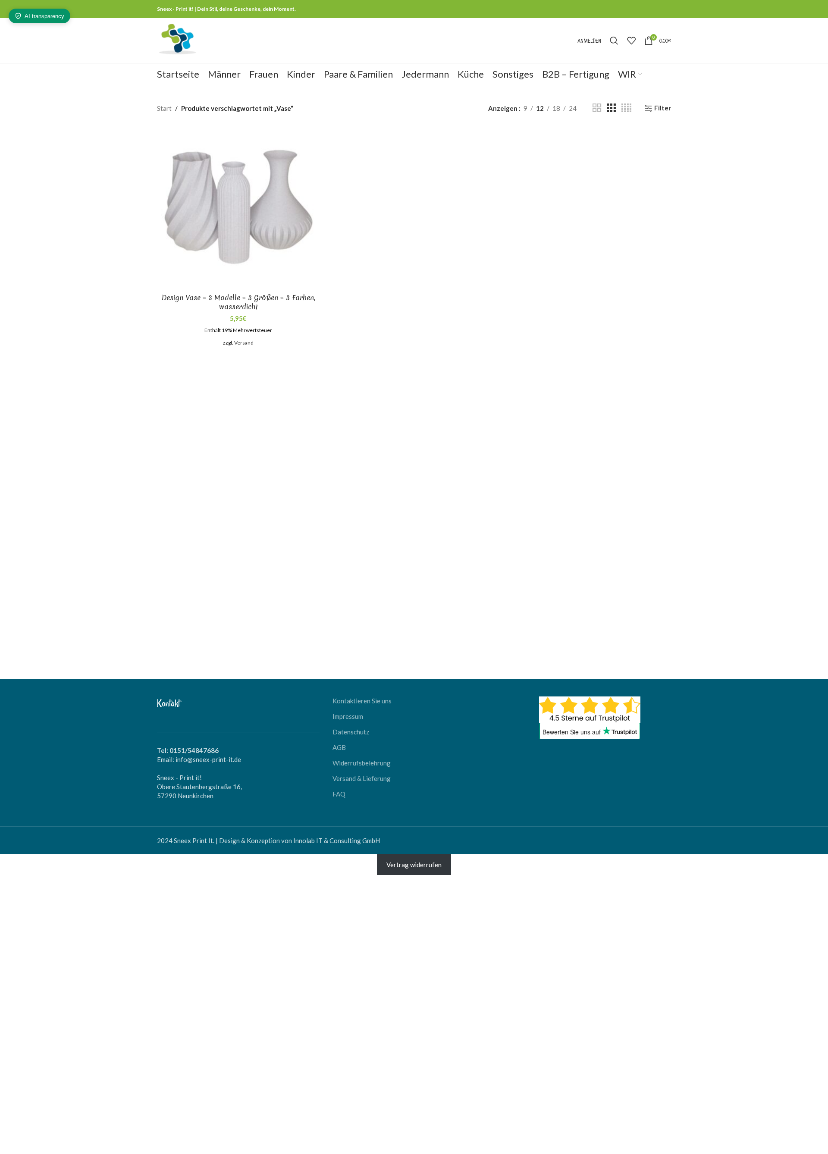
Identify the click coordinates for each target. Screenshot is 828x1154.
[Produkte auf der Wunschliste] (631, 40)
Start (164, 108)
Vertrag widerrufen (414, 865)
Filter (662, 108)
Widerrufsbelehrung (361, 763)
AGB (339, 747)
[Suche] (614, 40)
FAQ (338, 794)
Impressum (347, 716)
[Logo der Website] (177, 40)
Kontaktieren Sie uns (362, 701)
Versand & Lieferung (361, 778)
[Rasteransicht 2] (597, 108)
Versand (244, 342)
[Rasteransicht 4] (626, 108)
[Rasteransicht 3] (611, 108)
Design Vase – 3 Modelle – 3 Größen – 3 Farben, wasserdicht (238, 302)
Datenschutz (350, 732)
